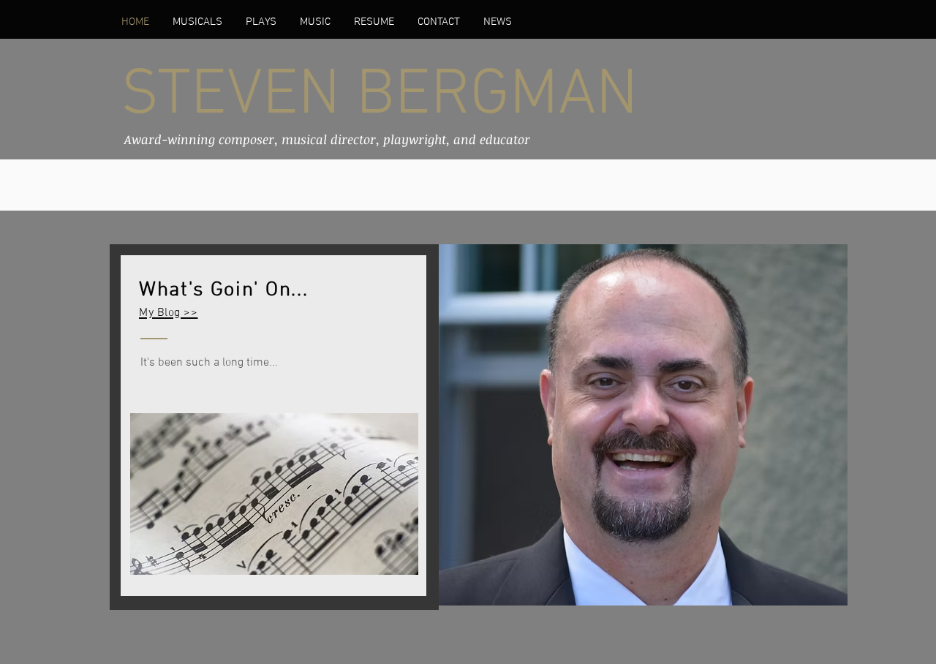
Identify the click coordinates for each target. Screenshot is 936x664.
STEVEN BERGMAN (379, 96)
